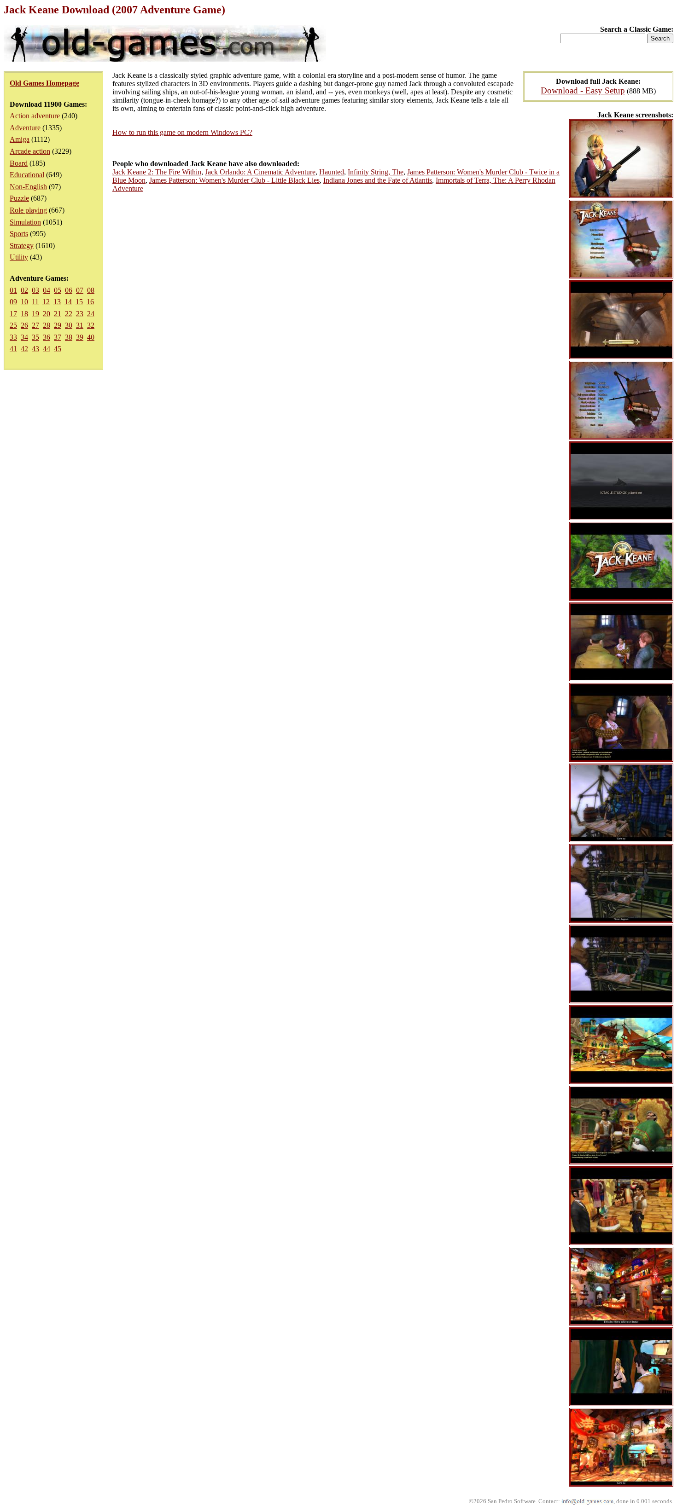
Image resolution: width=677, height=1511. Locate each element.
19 (35, 314)
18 (24, 314)
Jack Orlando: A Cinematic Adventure (260, 172)
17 (13, 314)
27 (35, 325)
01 (13, 290)
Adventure (25, 128)
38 (68, 337)
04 (46, 290)
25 (13, 325)
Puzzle (19, 198)
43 (35, 349)
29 (57, 325)
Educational (27, 175)
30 (68, 325)
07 (79, 290)
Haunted (331, 172)
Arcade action (30, 151)
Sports (19, 233)
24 (90, 314)
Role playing (28, 210)
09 (13, 302)
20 (46, 314)
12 (46, 302)
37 (57, 337)
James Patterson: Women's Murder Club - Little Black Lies (234, 180)
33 (13, 337)
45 (57, 349)
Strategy (22, 245)
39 (79, 337)
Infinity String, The (375, 172)
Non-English (28, 187)
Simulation (25, 222)
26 (24, 325)
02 (24, 290)
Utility (19, 257)
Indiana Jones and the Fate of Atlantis (377, 180)
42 (24, 349)
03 (35, 290)
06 (68, 290)
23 (79, 314)
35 (35, 337)
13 (57, 302)
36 (46, 337)
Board (19, 163)
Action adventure (35, 116)
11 (35, 302)
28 (46, 325)
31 (79, 325)
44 (46, 349)
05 (57, 290)
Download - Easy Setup (583, 90)
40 (90, 337)
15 (79, 302)
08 (90, 290)
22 (68, 314)
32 (90, 325)
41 (13, 349)
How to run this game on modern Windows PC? (182, 132)
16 (90, 302)
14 (68, 302)
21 (57, 314)
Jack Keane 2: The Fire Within (156, 172)
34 (24, 337)
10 (24, 302)
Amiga (19, 139)
